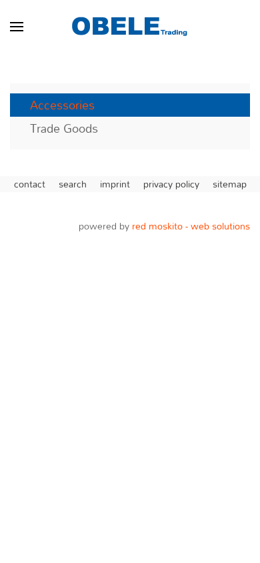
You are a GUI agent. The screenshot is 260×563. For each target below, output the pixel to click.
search (73, 184)
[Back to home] (130, 26)
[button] (16, 26)
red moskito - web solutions (191, 226)
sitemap (230, 184)
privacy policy (171, 184)
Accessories (62, 105)
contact (29, 184)
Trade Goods (64, 128)
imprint (115, 184)
